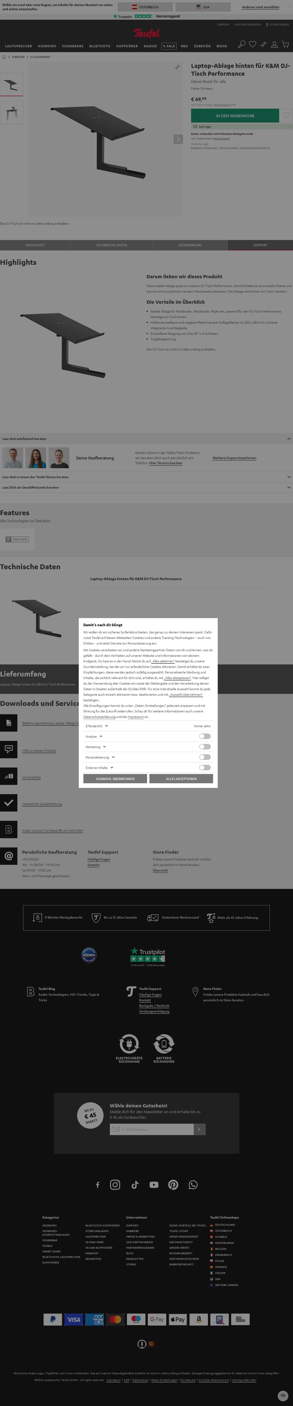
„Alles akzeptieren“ (177, 678)
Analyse (91, 736)
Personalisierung (97, 757)
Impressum (136, 716)
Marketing (93, 747)
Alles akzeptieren (181, 779)
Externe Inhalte (97, 767)
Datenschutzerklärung (99, 716)
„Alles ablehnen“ (163, 661)
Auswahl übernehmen (115, 779)
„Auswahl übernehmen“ (186, 694)
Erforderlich (94, 726)
